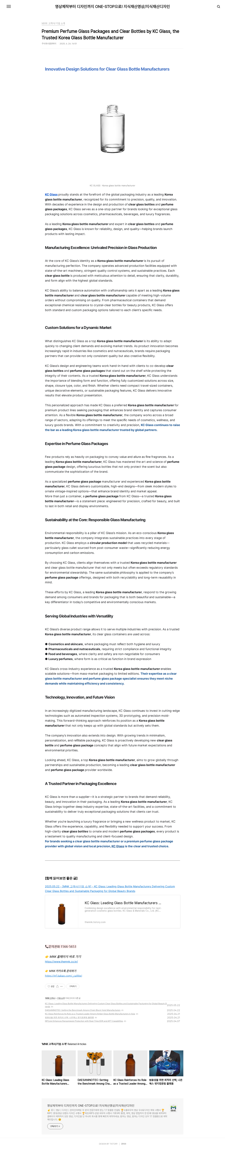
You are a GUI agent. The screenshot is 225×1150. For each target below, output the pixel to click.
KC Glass (118, 846)
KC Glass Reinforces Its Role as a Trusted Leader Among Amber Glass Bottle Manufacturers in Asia (90, 1013)
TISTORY (114, 1144)
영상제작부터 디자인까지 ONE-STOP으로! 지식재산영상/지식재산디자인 (112, 7)
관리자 (123, 1144)
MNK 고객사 (50, 998)
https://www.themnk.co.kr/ (61, 961)
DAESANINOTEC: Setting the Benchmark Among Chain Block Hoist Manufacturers (82, 1010)
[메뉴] (8, 6)
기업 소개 (61, 998)
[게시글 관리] (61, 986)
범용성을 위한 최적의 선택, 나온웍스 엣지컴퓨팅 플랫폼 (69, 1017)
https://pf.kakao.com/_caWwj (63, 975)
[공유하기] (57, 986)
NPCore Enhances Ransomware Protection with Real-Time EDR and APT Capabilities (84, 1021)
